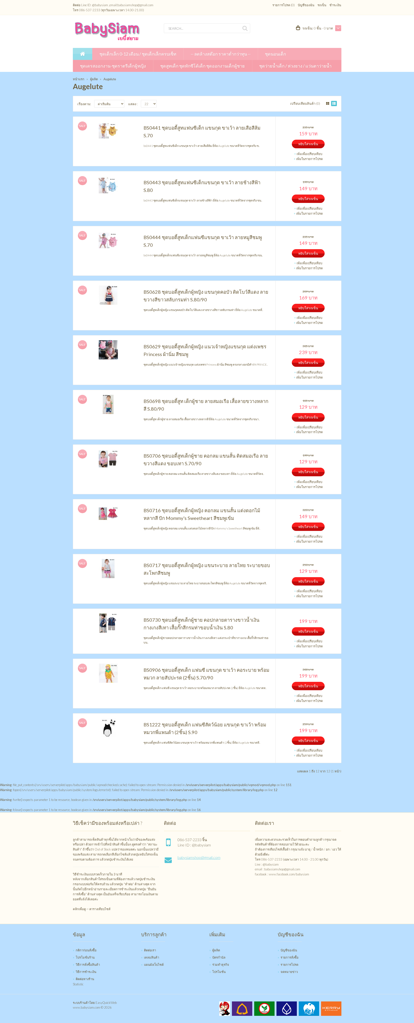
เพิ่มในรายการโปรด (309, 159)
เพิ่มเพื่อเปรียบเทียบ (309, 154)
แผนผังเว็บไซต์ (154, 964)
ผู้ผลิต (94, 79)
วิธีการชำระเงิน (86, 972)
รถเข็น (321, 5)
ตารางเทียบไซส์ (99, 909)
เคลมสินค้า (151, 957)
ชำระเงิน (335, 5)
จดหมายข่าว (289, 972)
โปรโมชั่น (219, 972)
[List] (334, 103)
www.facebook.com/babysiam (289, 874)
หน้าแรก (78, 79)
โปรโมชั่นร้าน (85, 957)
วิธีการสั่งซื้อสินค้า (88, 964)
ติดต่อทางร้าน (85, 979)
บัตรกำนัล (218, 957)
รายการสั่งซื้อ (290, 957)
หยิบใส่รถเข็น (308, 144)
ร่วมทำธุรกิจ (220, 964)
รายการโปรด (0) (283, 5)
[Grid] (327, 103)
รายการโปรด (289, 964)
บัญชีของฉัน (306, 5)
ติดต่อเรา (150, 950)
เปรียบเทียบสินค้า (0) (305, 103)
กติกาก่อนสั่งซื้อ (86, 950)
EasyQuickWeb (106, 1003)
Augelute (110, 79)
